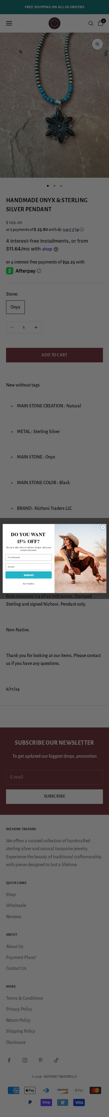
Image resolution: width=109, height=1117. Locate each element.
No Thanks (28, 583)
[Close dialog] (103, 527)
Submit (29, 575)
